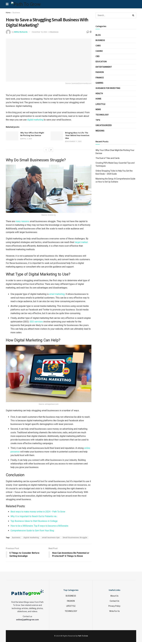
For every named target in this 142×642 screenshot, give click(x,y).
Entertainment (104, 67)
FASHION (71, 601)
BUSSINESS (71, 596)
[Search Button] (133, 15)
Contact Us (114, 601)
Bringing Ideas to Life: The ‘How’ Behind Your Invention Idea (77, 135)
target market (81, 242)
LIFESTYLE (71, 606)
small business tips (51, 538)
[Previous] (46, 150)
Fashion (100, 72)
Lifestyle (100, 104)
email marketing (57, 294)
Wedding (100, 131)
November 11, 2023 (73, 141)
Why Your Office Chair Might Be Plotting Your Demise (32, 134)
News (98, 109)
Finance (100, 77)
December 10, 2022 (39, 32)
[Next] (51, 150)
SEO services (36, 321)
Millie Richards (20, 32)
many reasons (22, 221)
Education (101, 62)
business (16, 538)
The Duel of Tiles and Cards (108, 158)
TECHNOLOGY (71, 611)
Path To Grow (83, 636)
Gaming (99, 83)
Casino (99, 51)
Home (8, 13)
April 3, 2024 (27, 139)
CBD (98, 56)
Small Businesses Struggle (75, 538)
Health (99, 93)
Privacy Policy (114, 606)
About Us (114, 596)
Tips (98, 120)
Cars (98, 46)
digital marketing (35, 119)
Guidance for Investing (108, 88)
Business (16, 13)
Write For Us (114, 611)
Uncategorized (104, 125)
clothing (32, 608)
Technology (102, 115)
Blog (98, 35)
